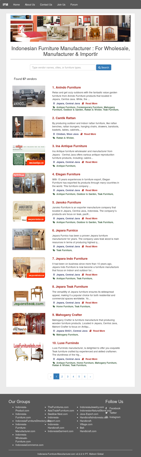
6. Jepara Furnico (65, 230)
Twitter (113, 412)
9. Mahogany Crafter (67, 314)
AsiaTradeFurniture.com (61, 410)
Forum (74, 4)
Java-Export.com (89, 414)
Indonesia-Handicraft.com (56, 425)
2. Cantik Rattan (64, 118)
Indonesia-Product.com (22, 408)
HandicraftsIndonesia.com (94, 417)
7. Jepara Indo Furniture (70, 258)
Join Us (61, 4)
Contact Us (46, 4)
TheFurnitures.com (58, 407)
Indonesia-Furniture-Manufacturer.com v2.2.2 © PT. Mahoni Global (70, 453)
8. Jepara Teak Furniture (70, 286)
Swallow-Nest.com (58, 414)
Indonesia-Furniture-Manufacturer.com (25, 427)
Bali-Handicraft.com (88, 429)
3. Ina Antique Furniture (69, 146)
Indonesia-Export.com (54, 419)
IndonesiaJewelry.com (92, 407)
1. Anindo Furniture (66, 87)
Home (16, 4)
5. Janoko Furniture (66, 202)
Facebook (114, 408)
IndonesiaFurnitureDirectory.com (33, 420)
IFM (5, 4)
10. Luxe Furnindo (65, 343)
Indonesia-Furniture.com (23, 415)
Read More (91, 103)
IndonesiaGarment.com (60, 431)
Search (105, 67)
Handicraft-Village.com (86, 422)
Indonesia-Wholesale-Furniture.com (23, 438)
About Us (30, 4)
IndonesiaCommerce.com (29, 445)
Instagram (115, 417)
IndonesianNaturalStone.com (96, 410)
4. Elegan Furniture (66, 174)
